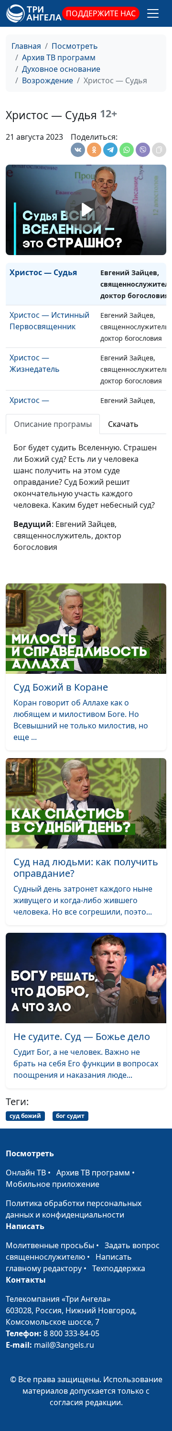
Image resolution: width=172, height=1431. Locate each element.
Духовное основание (61, 69)
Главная (26, 46)
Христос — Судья (43, 272)
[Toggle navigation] (153, 13)
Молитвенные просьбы (50, 1245)
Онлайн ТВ (26, 1172)
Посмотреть (75, 46)
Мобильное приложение (52, 1184)
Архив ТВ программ (59, 57)
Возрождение (47, 80)
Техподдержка (118, 1268)
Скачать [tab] (123, 424)
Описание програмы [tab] (53, 424)
